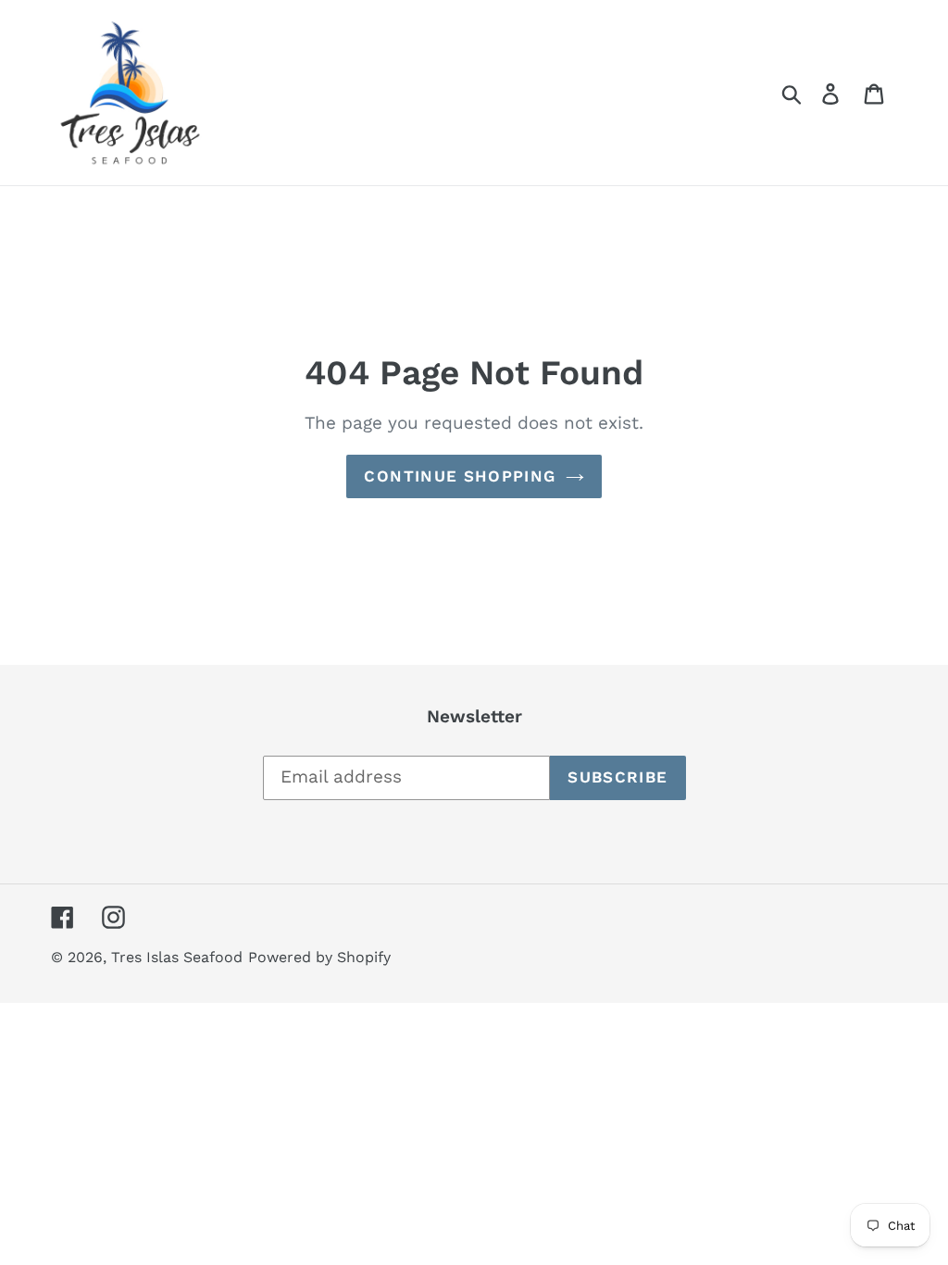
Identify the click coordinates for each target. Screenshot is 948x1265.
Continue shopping (459, 476)
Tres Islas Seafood (177, 957)
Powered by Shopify (319, 957)
